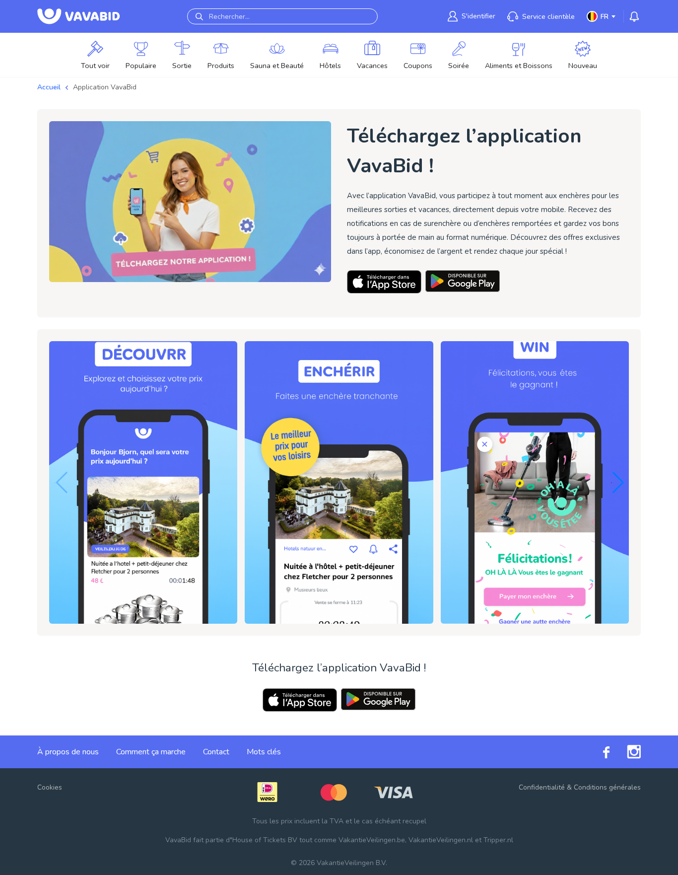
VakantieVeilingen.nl (440, 840)
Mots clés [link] (264, 751)
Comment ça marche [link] (151, 751)
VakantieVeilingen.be (372, 840)
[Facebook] (598, 752)
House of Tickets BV (264, 840)
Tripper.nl (498, 840)
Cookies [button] (49, 787)
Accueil (49, 87)
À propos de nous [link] (68, 751)
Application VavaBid (104, 87)
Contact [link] (216, 751)
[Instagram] (625, 752)
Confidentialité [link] (542, 787)
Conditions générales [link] (607, 787)
